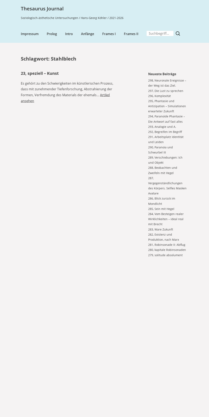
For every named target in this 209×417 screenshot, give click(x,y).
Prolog (52, 34)
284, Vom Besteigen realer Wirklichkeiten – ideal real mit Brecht (166, 219)
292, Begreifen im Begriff (165, 132)
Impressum (30, 34)
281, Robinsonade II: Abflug (166, 245)
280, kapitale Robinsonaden (167, 250)
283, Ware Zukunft (160, 229)
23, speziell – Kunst (40, 73)
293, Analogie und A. (162, 127)
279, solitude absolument (165, 255)
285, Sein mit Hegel (161, 209)
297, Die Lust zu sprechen (165, 91)
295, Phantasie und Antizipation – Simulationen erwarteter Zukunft (167, 106)
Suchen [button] (179, 33)
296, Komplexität (159, 96)
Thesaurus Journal (42, 8)
